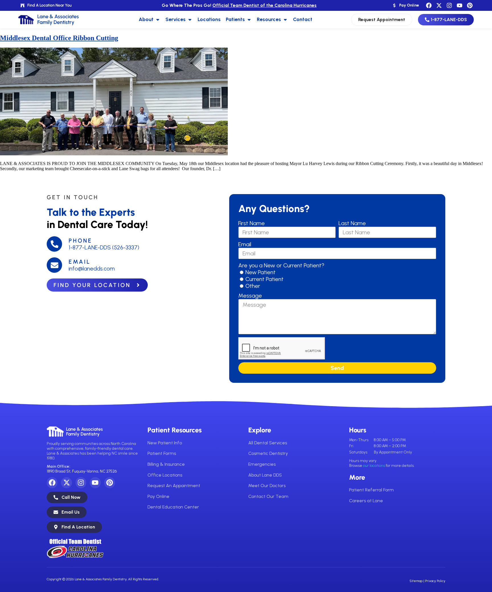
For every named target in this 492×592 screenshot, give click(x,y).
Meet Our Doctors (267, 485)
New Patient (260, 272)
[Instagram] (449, 5)
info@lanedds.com (92, 268)
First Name (251, 223)
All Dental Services (267, 442)
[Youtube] (460, 5)
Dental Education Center (173, 507)
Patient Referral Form (371, 490)
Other (252, 285)
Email (80, 261)
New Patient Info (164, 442)
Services (175, 19)
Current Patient (264, 279)
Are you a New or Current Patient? (281, 265)
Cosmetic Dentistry (268, 453)
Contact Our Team (268, 496)
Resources (269, 19)
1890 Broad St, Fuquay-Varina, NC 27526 (82, 471)
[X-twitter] (439, 5)
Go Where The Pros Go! (239, 5)
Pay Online (158, 496)
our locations (374, 465)
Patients (235, 19)
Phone (80, 240)
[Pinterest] (470, 5)
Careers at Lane (366, 500)
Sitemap (416, 581)
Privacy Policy (435, 581)
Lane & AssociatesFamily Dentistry (84, 431)
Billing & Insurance (166, 464)
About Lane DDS (265, 475)
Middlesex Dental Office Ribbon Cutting (59, 38)
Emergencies (262, 464)
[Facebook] (429, 5)
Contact (302, 19)
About (146, 19)
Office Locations (164, 475)
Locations (209, 19)
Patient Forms (161, 453)
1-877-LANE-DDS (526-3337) (104, 247)
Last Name (352, 223)
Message (250, 295)
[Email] (54, 265)
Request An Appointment (173, 485)
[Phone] (54, 244)
